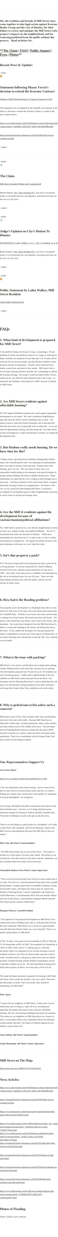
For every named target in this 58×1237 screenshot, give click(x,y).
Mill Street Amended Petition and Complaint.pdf (20, 184)
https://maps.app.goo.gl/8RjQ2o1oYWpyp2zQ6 (20, 1068)
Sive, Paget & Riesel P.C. (24, 193)
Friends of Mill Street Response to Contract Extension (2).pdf (26, 99)
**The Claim (9, 50)
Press (3, 54)
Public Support (40, 50)
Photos (14, 54)
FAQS (24, 50)
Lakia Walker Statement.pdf (12, 302)
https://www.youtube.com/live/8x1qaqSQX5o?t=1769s (23, 779)
